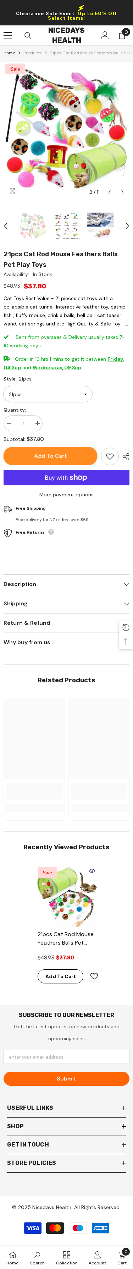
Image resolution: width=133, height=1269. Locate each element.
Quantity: (15, 410)
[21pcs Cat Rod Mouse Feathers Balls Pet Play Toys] (66, 896)
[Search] (28, 35)
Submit (66, 1078)
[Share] (124, 456)
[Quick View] (92, 871)
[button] (109, 192)
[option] (66, 130)
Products (32, 53)
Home (9, 53)
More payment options (66, 494)
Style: (18, 379)
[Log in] (105, 35)
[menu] (8, 35)
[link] (34, 791)
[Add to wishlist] (110, 456)
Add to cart (50, 456)
